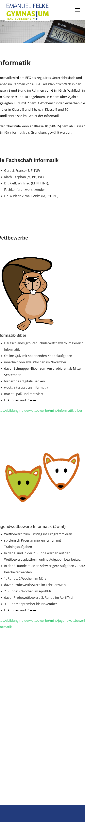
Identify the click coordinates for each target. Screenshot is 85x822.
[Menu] (77, 10)
